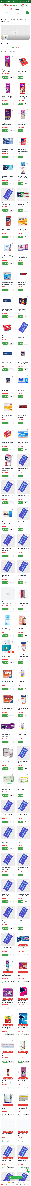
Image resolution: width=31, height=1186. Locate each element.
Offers (2, 1)
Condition (21, 19)
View (11, 77)
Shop (6, 77)
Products (13, 19)
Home (7, 19)
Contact (8, 1)
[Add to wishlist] (12, 57)
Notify (21, 954)
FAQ (13, 1)
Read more (15, 47)
